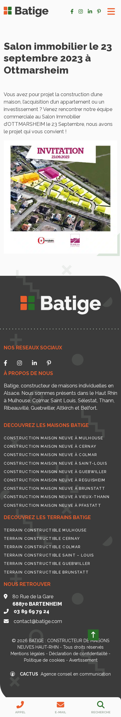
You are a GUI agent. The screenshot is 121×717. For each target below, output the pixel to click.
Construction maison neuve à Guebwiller (55, 472)
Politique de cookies (44, 660)
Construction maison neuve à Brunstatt (54, 488)
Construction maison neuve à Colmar (50, 455)
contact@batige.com (38, 621)
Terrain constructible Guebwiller (47, 563)
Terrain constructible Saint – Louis (49, 555)
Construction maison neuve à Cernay (50, 446)
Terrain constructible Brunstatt (46, 572)
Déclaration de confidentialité (78, 653)
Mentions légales (28, 653)
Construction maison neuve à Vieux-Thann (57, 497)
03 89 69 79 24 (31, 611)
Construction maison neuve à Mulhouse (53, 438)
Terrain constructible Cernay (42, 538)
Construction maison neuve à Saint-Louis (55, 463)
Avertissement (83, 660)
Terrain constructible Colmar (42, 547)
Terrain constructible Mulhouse (45, 530)
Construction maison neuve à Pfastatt (52, 505)
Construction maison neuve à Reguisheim (54, 480)
